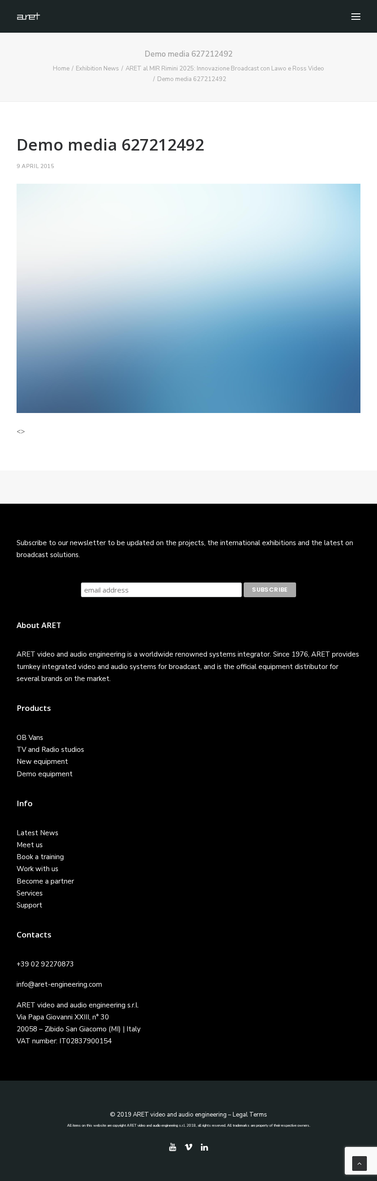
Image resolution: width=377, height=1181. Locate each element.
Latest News (37, 833)
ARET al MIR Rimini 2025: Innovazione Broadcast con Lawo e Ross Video (225, 68)
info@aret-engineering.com (59, 984)
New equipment (42, 761)
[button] (356, 16)
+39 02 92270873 (45, 964)
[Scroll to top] (359, 1163)
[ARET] (28, 16)
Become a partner (45, 881)
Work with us (37, 868)
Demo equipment (45, 774)
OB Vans (30, 737)
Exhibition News (97, 68)
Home (61, 68)
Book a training (40, 856)
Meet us (30, 844)
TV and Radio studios (50, 749)
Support (29, 905)
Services (30, 893)
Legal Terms (250, 1115)
